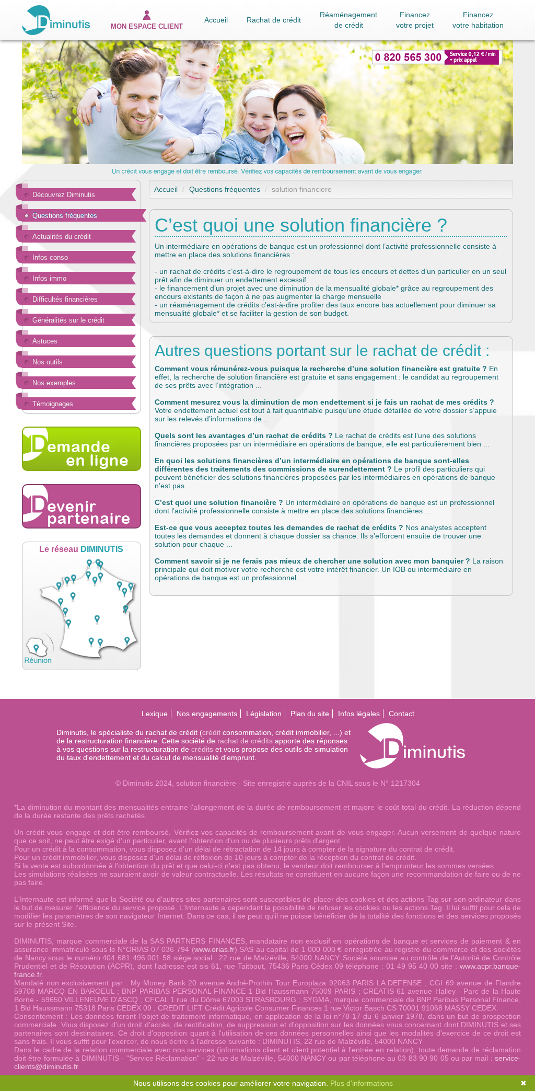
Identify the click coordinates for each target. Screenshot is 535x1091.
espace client (147, 26)
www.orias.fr (214, 949)
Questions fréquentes (224, 189)
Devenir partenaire (81, 506)
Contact (401, 713)
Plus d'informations (361, 1083)
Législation (264, 713)
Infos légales (359, 713)
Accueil (216, 20)
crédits (202, 749)
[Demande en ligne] (81, 449)
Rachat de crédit (274, 20)
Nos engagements (207, 713)
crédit (211, 732)
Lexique (155, 713)
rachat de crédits (245, 741)
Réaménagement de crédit (348, 19)
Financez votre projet (415, 19)
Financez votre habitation (478, 19)
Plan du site (309, 713)
